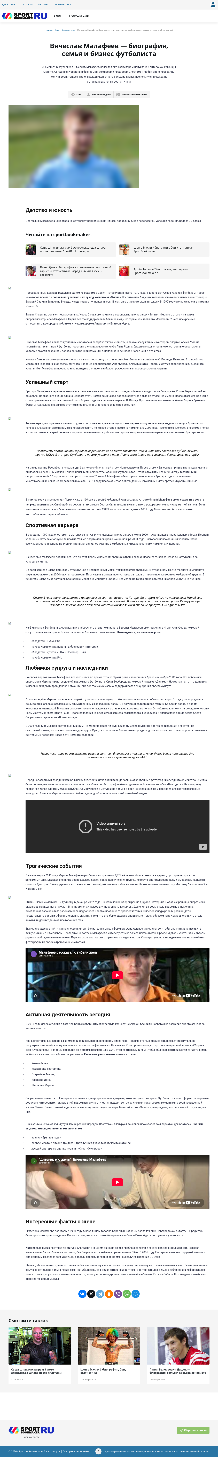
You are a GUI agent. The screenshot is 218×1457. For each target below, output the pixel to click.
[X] (91, 1294)
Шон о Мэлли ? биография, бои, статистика (103, 1371)
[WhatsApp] (127, 1294)
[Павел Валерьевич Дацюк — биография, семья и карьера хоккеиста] (178, 1346)
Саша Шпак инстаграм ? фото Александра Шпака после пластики (36, 1371)
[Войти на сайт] (212, 3)
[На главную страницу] (24, 16)
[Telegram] (100, 1294)
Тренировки (63, 4)
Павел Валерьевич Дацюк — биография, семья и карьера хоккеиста (178, 1371)
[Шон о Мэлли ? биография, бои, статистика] (109, 1346)
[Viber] (118, 1294)
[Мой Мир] (135, 1294)
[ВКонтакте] (82, 1294)
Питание (27, 4)
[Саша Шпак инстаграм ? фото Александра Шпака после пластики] (40, 1346)
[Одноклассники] (109, 1294)
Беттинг (43, 4)
